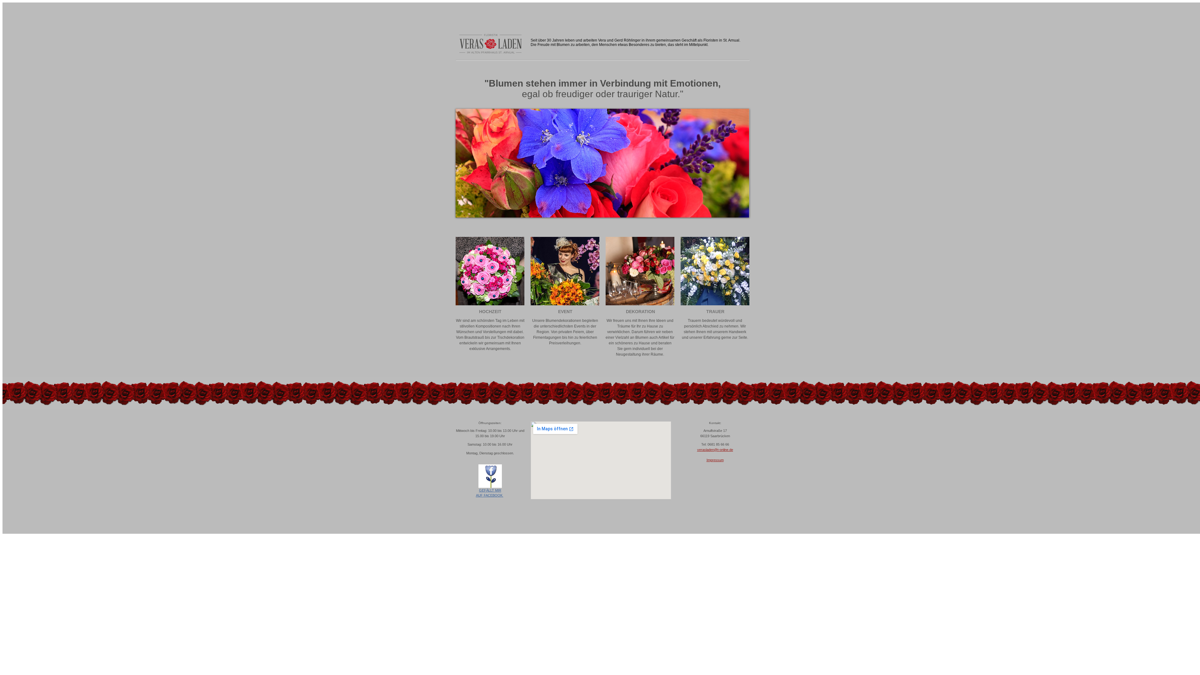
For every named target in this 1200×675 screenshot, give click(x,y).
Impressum (715, 460)
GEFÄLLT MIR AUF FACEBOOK (489, 493)
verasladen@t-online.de (715, 450)
